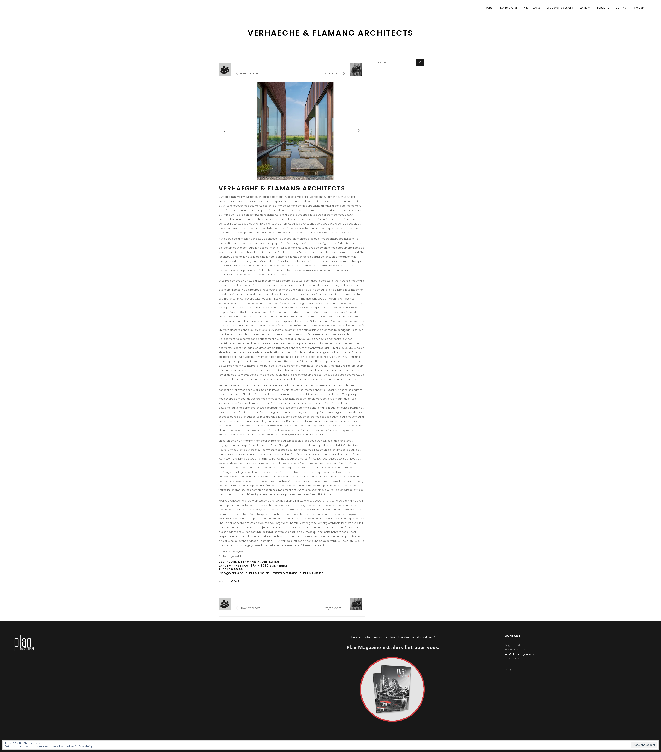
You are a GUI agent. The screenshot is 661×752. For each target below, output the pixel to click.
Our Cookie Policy (83, 746)
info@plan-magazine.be (520, 654)
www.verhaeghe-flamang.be (298, 573)
